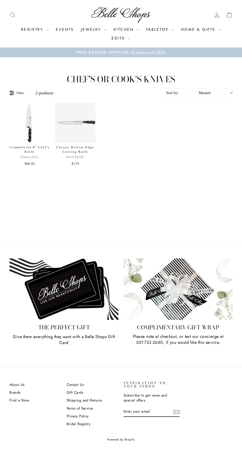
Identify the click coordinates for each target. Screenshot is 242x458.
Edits (119, 38)
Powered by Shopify (121, 439)
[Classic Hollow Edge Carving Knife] (75, 122)
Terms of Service (80, 408)
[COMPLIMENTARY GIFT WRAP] (178, 289)
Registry (33, 29)
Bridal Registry (79, 424)
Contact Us (75, 384)
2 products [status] (44, 93)
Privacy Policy (78, 416)
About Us (17, 384)
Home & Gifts (199, 29)
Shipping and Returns (84, 400)
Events (65, 29)
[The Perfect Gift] (63, 289)
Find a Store (19, 400)
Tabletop (158, 29)
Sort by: (188, 93)
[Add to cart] (43, 110)
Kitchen (125, 29)
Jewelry (92, 29)
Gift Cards (75, 392)
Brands (15, 392)
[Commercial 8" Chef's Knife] (29, 122)
